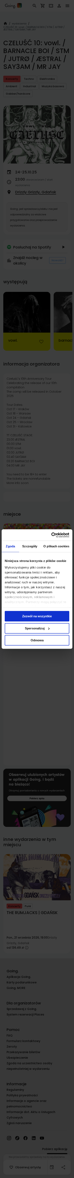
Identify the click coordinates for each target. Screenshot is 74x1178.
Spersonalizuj (35, 628)
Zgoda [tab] (10, 546)
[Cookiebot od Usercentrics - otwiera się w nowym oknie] (52, 535)
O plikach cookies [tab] (56, 546)
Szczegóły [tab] (29, 546)
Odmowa (37, 640)
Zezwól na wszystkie (37, 616)
